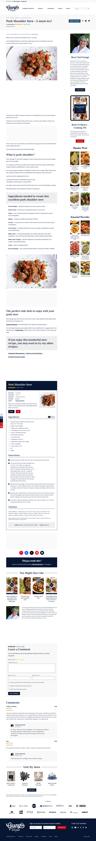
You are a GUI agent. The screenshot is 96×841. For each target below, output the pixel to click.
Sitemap (56, 836)
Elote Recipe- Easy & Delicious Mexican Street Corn (74, 168)
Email (36, 675)
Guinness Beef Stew (38, 597)
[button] (15, 24)
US (49, 417)
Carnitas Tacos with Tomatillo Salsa (25, 598)
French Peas (19, 330)
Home (7, 17)
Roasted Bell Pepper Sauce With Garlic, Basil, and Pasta (74, 237)
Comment (12, 662)
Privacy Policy (20, 836)
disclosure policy (35, 34)
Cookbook (50, 8)
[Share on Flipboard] (1, 426)
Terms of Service (29, 836)
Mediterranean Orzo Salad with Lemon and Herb (85, 258)
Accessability (43, 836)
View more (31, 790)
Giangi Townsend (10, 24)
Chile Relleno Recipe (75, 207)
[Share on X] (1, 420)
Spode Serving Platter (52, 784)
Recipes (40, 8)
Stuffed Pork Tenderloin (75, 276)
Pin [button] (18, 411)
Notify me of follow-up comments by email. (21, 686)
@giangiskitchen (37, 564)
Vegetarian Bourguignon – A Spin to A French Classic (25, 353)
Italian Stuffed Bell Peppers (85, 167)
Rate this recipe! (11, 659)
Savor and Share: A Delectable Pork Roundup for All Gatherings (11, 598)
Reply (55, 706)
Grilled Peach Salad (85, 276)
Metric (52, 417)
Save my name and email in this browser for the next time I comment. (27, 682)
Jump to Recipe (74, 21)
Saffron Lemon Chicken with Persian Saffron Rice (85, 209)
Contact (50, 836)
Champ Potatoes (11, 324)
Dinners (17, 17)
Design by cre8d (87, 836)
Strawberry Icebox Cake (75, 257)
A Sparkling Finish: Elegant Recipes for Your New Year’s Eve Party (51, 598)
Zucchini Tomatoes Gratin (16, 357)
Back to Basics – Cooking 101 (20, 1)
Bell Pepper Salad (85, 235)
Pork (25, 525)
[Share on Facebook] (1, 417)
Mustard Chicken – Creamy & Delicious (85, 189)
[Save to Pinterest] (1, 423)
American (46, 525)
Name (12, 675)
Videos (60, 8)
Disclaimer (37, 836)
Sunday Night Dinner (26, 17)
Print (11, 411)
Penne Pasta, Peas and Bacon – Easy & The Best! (74, 189)
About (68, 8)
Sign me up (61, 827)
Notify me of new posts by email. (18, 689)
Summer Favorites (28, 8)
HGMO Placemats (38, 784)
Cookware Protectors (25, 784)
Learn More (80, 90)
